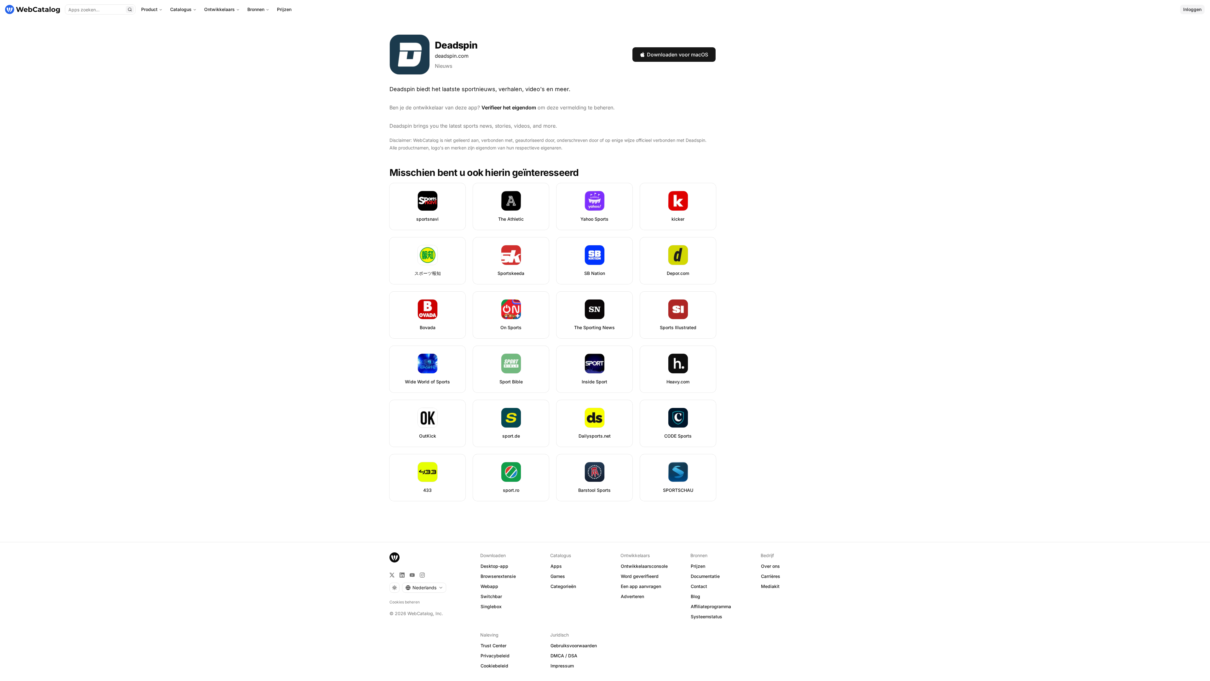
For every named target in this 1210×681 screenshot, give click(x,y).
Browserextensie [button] (498, 576)
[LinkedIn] (402, 575)
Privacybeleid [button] (495, 655)
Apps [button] (556, 566)
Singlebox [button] (491, 606)
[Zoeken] (129, 9)
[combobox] (424, 588)
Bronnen (255, 9)
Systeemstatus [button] (706, 616)
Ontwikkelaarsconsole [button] (644, 566)
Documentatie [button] (705, 576)
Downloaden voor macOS (677, 54)
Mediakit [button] (770, 586)
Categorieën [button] (563, 586)
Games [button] (557, 576)
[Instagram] (422, 575)
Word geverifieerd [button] (640, 576)
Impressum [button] (562, 665)
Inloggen (1192, 9)
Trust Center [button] (493, 645)
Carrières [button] (770, 576)
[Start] (32, 9)
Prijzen (284, 9)
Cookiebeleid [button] (494, 665)
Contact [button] (699, 586)
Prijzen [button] (698, 566)
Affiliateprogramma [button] (711, 606)
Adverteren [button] (632, 596)
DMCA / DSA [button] (563, 655)
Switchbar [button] (491, 596)
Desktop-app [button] (494, 566)
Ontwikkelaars (219, 9)
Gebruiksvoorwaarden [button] (573, 645)
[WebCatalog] (394, 557)
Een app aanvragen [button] (641, 586)
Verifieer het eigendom (508, 107)
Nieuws (443, 66)
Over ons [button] (770, 566)
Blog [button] (695, 596)
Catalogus (181, 9)
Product (149, 9)
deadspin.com (452, 56)
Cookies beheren (404, 602)
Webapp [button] (489, 586)
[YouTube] (412, 575)
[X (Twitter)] (392, 575)
